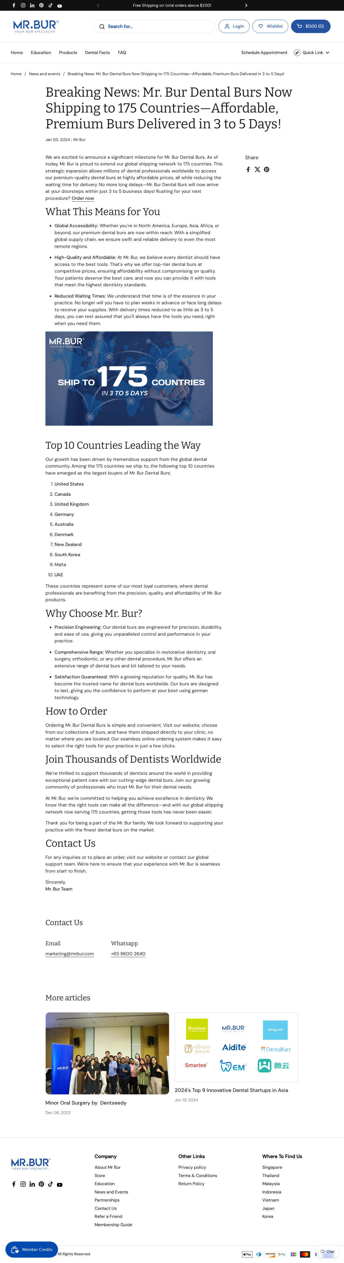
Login (238, 26)
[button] (311, 26)
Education (104, 1183)
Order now (83, 198)
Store (100, 1175)
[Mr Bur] (36, 26)
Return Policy (191, 1183)
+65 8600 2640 (128, 954)
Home (16, 74)
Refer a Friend (108, 1216)
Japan (268, 1208)
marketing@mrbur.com (69, 954)
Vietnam (270, 1200)
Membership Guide (113, 1225)
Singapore (272, 1167)
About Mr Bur (108, 1167)
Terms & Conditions (197, 1175)
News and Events (111, 1192)
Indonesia (271, 1192)
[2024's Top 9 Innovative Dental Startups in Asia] (237, 1047)
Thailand (270, 1175)
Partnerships (107, 1200)
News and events (44, 74)
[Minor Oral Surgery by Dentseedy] (107, 1053)
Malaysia (271, 1183)
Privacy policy (192, 1167)
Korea (267, 1216)
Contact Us (106, 1208)
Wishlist (275, 26)
